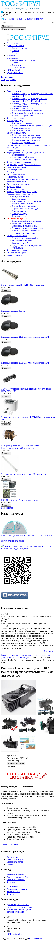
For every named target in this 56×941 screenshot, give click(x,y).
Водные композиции (16, 182)
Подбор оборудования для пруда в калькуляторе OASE (26, 535)
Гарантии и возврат (16, 879)
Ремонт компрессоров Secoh (25, 60)
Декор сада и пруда (21, 196)
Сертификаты (18, 67)
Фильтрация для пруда (17, 133)
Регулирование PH (20, 243)
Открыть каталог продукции (13, 29)
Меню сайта (7, 26)
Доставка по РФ (19, 48)
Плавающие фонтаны (22, 130)
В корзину (6, 290)
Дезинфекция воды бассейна (25, 238)
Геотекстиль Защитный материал (27, 113)
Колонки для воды (15, 189)
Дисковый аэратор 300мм (13, 311)
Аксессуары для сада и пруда (20, 194)
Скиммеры (12, 864)
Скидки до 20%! (8, 78)
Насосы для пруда (15, 120)
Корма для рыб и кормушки (19, 162)
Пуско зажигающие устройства (26, 231)
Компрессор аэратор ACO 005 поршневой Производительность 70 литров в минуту (20, 446)
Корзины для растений (22, 204)
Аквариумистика (14, 255)
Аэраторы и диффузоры (23, 157)
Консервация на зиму (22, 240)
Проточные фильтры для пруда (26, 138)
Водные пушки (14, 186)
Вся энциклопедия (15, 912)
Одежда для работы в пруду (25, 208)
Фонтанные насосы (21, 128)
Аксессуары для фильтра (23, 142)
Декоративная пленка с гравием (27, 111)
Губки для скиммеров (22, 223)
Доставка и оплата (15, 45)
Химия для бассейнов (17, 235)
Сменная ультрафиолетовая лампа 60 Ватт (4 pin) (23, 474)
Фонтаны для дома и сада (18, 184)
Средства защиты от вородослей (27, 245)
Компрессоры (18, 155)
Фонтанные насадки (16, 174)
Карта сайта (12, 894)
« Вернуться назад (9, 844)
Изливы (10, 172)
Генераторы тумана (15, 177)
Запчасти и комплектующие (25, 160)
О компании (12, 58)
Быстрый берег (19, 199)
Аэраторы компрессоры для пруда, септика (26, 152)
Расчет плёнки (13, 891)
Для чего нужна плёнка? (18, 904)
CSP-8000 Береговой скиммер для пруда (19, 500)
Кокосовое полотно (15, 118)
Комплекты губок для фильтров (26, 221)
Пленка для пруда (15, 91)
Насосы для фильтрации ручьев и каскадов (32, 125)
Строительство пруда (16, 253)
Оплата (15, 50)
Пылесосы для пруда (16, 167)
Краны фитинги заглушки (24, 206)
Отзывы (15, 63)
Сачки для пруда (19, 213)
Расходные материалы (17, 218)
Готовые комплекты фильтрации (27, 140)
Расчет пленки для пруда (12, 541)
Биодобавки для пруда (17, 250)
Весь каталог (12, 43)
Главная (4, 655)
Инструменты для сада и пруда (26, 201)
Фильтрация (12, 857)
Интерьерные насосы (22, 123)
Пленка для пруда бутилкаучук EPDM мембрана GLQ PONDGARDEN (29, 99)
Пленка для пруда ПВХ (23, 108)
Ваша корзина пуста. (34, 19)
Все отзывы (49, 651)
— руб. (14, 19)
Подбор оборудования (17, 889)
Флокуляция (17, 248)
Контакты (11, 55)
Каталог (14, 655)
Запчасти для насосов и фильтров (27, 228)
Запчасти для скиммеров (23, 233)
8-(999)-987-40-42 (15, 72)
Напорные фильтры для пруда (26, 135)
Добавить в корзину (16, 763)
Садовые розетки (14, 169)
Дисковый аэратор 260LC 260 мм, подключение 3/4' (25, 363)
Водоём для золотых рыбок (19, 909)
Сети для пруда (19, 216)
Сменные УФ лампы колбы (24, 226)
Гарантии (16, 65)
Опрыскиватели (19, 211)
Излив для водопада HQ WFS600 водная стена (22, 285)
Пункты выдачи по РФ (17, 877)
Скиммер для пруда (16, 150)
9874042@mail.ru (14, 70)
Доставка (16, 53)
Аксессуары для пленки (23, 115)
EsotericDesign (35, 938)
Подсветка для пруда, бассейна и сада (24, 164)
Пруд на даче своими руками (20, 907)
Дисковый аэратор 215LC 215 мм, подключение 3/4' (25, 337)
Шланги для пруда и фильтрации (22, 191)
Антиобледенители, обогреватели (22, 179)
